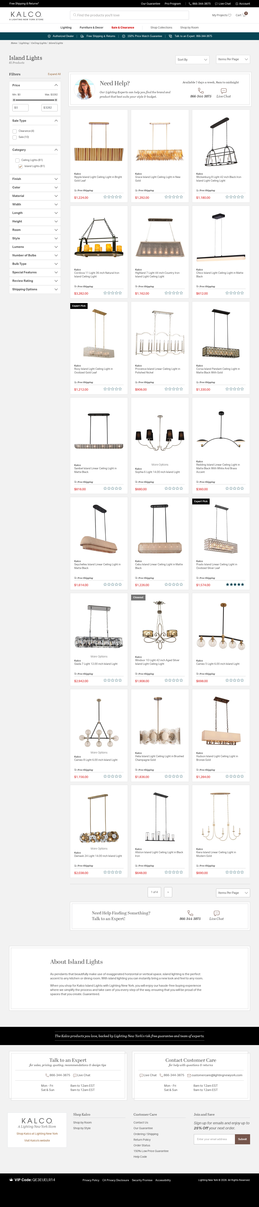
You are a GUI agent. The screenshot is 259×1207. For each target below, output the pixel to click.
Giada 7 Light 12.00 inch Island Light (96, 664)
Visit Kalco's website (37, 1140)
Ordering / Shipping (146, 1134)
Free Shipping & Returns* (24, 3)
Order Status (142, 1145)
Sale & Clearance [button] (122, 27)
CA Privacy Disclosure (115, 1180)
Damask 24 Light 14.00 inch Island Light (98, 856)
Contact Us (141, 1122)
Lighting (24, 43)
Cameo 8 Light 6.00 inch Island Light (96, 760)
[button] (243, 3)
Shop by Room (82, 1122)
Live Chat (225, 3)
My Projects (220, 15)
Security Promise (142, 1180)
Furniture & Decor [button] (91, 27)
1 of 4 (154, 892)
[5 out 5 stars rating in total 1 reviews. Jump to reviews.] (236, 584)
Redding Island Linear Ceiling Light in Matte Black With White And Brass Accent (218, 468)
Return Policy (142, 1139)
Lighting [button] (66, 27)
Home (14, 43)
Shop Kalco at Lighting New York (37, 1133)
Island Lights (56, 43)
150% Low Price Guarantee (151, 1151)
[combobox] (129, 15)
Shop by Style (82, 1128)
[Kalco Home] (26, 15)
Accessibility (163, 1180)
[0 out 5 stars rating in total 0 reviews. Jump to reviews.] (114, 197)
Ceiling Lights (39, 43)
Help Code (140, 1156)
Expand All (54, 74)
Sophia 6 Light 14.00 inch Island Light (157, 472)
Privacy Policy (91, 1180)
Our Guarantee (150, 3)
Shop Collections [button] (161, 27)
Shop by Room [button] (189, 27)
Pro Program (173, 3)
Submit (242, 1139)
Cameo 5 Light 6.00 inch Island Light (218, 664)
